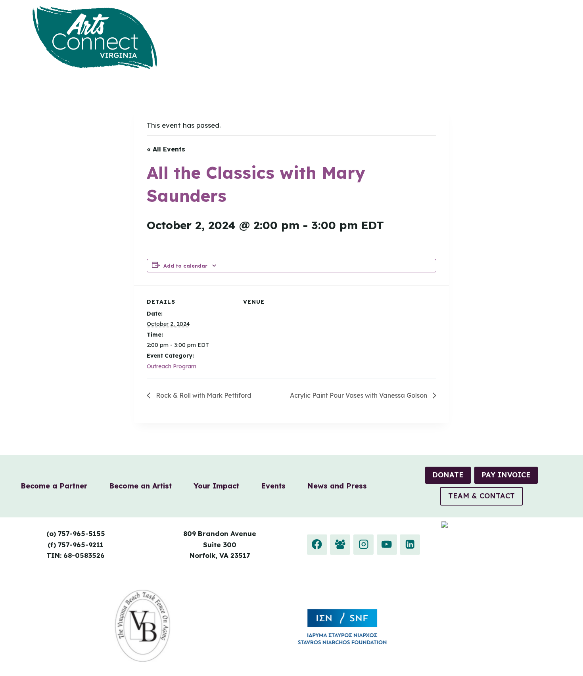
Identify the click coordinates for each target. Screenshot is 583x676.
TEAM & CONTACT (481, 495)
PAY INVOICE (506, 474)
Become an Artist (140, 485)
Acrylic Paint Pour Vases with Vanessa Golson (359, 395)
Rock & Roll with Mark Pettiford (202, 395)
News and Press (337, 485)
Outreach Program (171, 366)
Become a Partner (54, 485)
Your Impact (216, 485)
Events (273, 485)
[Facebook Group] (340, 544)
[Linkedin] (410, 544)
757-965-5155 (81, 533)
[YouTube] (387, 544)
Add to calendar (185, 265)
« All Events (166, 149)
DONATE (448, 474)
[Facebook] (317, 544)
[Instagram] (363, 544)
